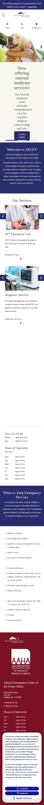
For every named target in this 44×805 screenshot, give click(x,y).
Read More (32, 7)
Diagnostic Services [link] (13, 319)
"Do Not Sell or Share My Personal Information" (22, 772)
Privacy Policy (32, 759)
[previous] (3, 47)
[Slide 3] (33, 140)
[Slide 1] (11, 140)
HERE (9, 7)
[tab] (9, 452)
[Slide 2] (22, 140)
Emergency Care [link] (12, 255)
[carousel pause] (41, 59)
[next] (41, 47)
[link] (22, 14)
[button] (4, 15)
